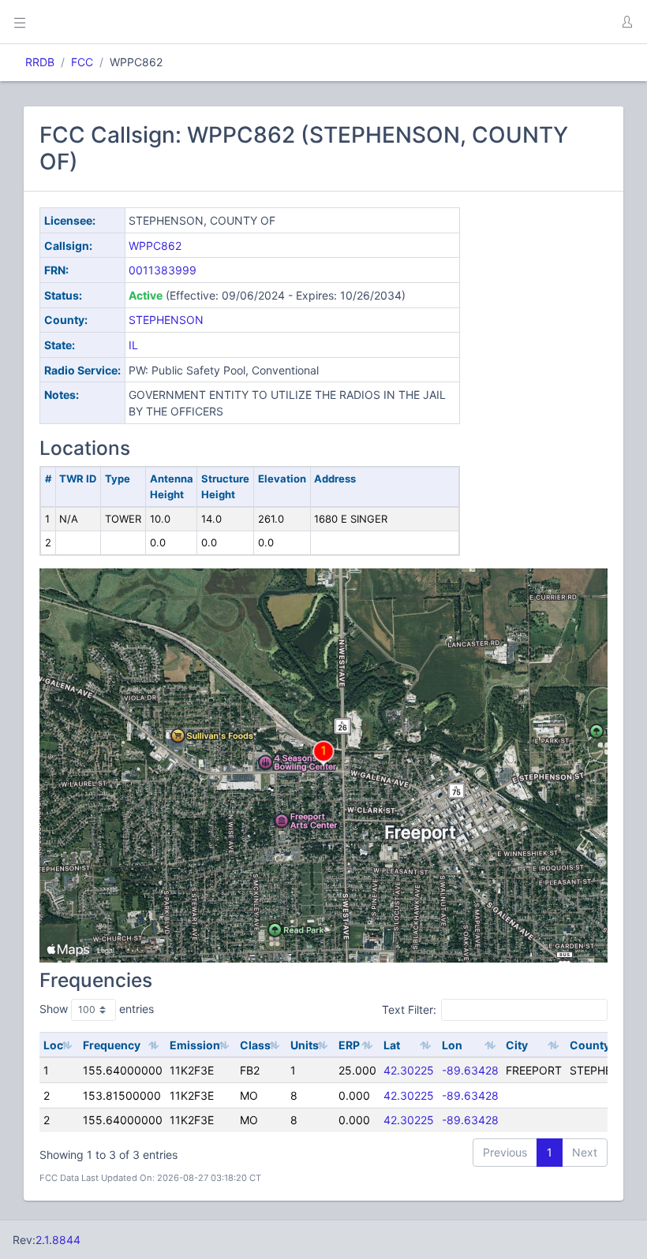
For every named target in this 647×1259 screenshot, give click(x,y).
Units (304, 1045)
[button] (626, 22)
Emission (195, 1045)
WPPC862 (155, 245)
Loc (53, 1045)
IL (133, 345)
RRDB (39, 62)
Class (255, 1045)
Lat (391, 1045)
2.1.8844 (58, 1239)
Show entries (96, 1008)
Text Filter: (409, 1008)
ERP (349, 1045)
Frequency (111, 1045)
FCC (82, 62)
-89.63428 (470, 1070)
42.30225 (408, 1070)
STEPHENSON (166, 319)
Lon (452, 1045)
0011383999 (162, 270)
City (517, 1045)
